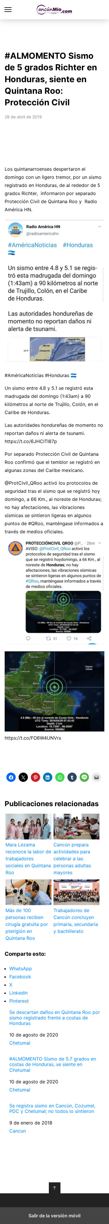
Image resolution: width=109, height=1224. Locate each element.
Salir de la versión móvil (54, 1216)
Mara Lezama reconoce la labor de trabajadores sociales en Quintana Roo (28, 858)
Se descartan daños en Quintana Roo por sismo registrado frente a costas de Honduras (54, 1018)
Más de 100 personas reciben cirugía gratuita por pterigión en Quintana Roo (27, 924)
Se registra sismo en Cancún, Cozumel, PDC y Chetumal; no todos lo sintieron (52, 1108)
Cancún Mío (54, 10)
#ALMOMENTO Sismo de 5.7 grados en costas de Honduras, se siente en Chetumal (52, 1064)
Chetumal (19, 1043)
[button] (11, 777)
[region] (54, 33)
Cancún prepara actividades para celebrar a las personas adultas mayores (72, 858)
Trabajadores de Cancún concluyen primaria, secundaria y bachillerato (75, 920)
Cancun (17, 1131)
